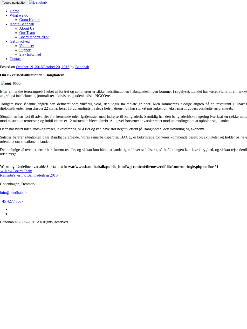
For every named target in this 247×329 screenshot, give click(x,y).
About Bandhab (22, 24)
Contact (15, 59)
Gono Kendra (29, 20)
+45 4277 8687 (11, 201)
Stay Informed (30, 54)
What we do (19, 15)
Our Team (27, 33)
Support (25, 50)
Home (14, 11)
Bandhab (82, 67)
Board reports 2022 (34, 37)
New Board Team (16, 171)
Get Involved (20, 41)
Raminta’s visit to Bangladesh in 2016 (31, 175)
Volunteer (26, 46)
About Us (26, 28)
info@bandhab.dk (13, 193)
